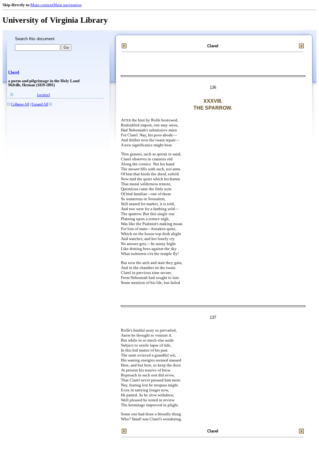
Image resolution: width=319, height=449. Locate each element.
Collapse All (20, 104)
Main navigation (67, 4)
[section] (43, 95)
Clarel (13, 72)
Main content (42, 4)
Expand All (39, 104)
